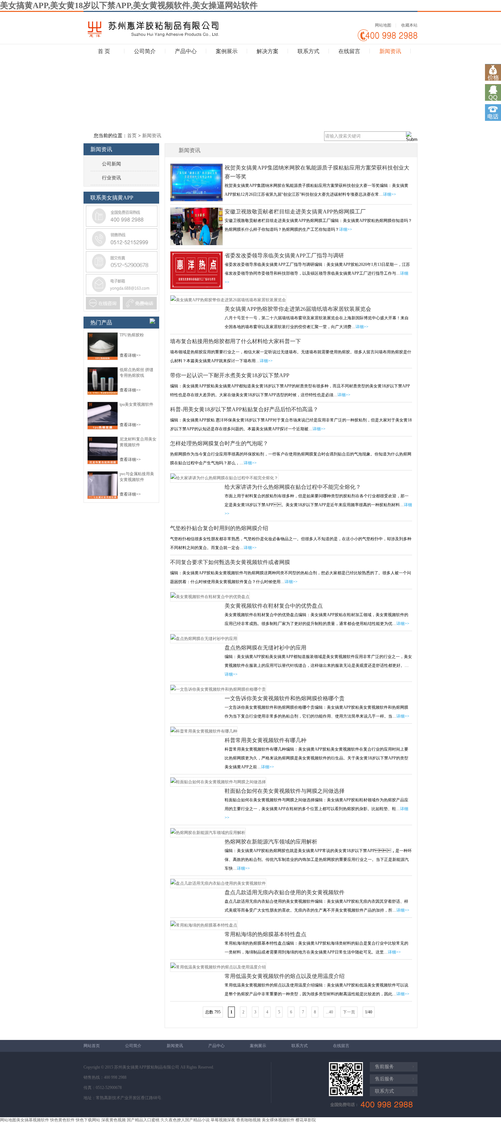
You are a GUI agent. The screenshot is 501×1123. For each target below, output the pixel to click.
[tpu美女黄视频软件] (102, 428)
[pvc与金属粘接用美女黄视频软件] (102, 497)
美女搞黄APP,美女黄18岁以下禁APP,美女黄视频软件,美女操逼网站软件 (129, 5)
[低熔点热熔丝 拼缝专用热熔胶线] (102, 393)
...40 (329, 1012)
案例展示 (227, 51)
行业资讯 (111, 177)
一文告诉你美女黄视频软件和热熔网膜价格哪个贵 (285, 698)
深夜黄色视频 (113, 1120)
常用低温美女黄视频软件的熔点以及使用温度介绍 (285, 976)
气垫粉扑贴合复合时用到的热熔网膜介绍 (219, 528)
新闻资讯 (390, 51)
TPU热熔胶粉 (132, 335)
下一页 (349, 1012)
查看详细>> (130, 355)
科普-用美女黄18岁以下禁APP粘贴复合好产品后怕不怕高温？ (244, 409)
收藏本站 (409, 25)
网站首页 (92, 1045)
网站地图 (383, 25)
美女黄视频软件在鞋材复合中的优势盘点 (274, 606)
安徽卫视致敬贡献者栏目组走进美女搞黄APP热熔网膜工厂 (295, 211)
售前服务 (384, 1066)
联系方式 (308, 51)
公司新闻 (111, 163)
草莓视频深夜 (223, 1120)
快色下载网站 (88, 1120)
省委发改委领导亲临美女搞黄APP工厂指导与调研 (284, 255)
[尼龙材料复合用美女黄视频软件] (102, 463)
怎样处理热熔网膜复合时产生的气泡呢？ (219, 443)
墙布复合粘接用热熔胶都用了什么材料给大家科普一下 (235, 341)
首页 (132, 135)
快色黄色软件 (62, 1120)
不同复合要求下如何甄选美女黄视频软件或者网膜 (230, 562)
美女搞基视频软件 (32, 1120)
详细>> (389, 194)
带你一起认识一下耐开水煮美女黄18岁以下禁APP (229, 375)
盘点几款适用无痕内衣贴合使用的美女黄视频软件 (285, 892)
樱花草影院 (305, 1120)
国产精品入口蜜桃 (143, 1120)
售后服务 (384, 1078)
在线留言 (349, 51)
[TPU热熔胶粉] (102, 358)
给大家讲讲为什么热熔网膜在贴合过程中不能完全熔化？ (293, 487)
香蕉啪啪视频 (248, 1120)
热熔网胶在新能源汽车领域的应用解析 (271, 842)
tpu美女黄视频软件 (136, 404)
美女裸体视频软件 (278, 1120)
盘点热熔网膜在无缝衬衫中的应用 (265, 648)
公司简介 (145, 51)
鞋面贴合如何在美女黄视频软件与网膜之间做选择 (285, 791)
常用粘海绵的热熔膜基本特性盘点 (265, 934)
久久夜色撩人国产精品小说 (185, 1120)
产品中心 (186, 51)
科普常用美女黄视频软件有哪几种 (265, 740)
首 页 (104, 51)
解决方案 (267, 51)
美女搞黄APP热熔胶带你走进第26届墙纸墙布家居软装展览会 (298, 309)
